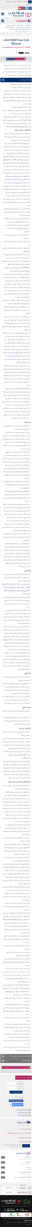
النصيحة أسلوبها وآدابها (25, 1172)
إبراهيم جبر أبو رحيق (26, 1179)
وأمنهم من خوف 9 (24, 1137)
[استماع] (13, 59)
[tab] (16, 80)
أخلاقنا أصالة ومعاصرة (24, 1133)
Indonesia (28, 4)
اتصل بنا (10, 1218)
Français (13, 2)
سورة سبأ (29, 1167)
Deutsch (19, 2)
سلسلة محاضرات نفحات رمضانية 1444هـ (18, 1128)
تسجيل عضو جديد (23, 1112)
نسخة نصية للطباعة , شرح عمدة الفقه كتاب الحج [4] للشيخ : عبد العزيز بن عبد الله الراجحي (15, 1068)
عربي (29, 2)
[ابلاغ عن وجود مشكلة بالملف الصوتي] (7, 59)
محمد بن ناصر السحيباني (26, 1164)
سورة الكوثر (28, 1157)
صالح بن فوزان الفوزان (26, 1174)
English (8, 2)
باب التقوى (28, 1162)
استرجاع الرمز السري (22, 1109)
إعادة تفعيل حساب (23, 1115)
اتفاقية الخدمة (16, 1218)
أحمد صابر (29, 1169)
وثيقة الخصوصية (25, 1218)
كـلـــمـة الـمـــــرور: (20, 1087)
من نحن (5, 1218)
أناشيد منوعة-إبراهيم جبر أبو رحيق (23, 1177)
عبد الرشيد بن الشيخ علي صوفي (25, 1159)
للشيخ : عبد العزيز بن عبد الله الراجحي (16, 47)
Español (25, 2)
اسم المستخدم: (20, 1082)
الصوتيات (21, 20)
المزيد (26, 1145)
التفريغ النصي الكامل (19, 59)
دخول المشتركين (16, 1092)
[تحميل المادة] (10, 59)
